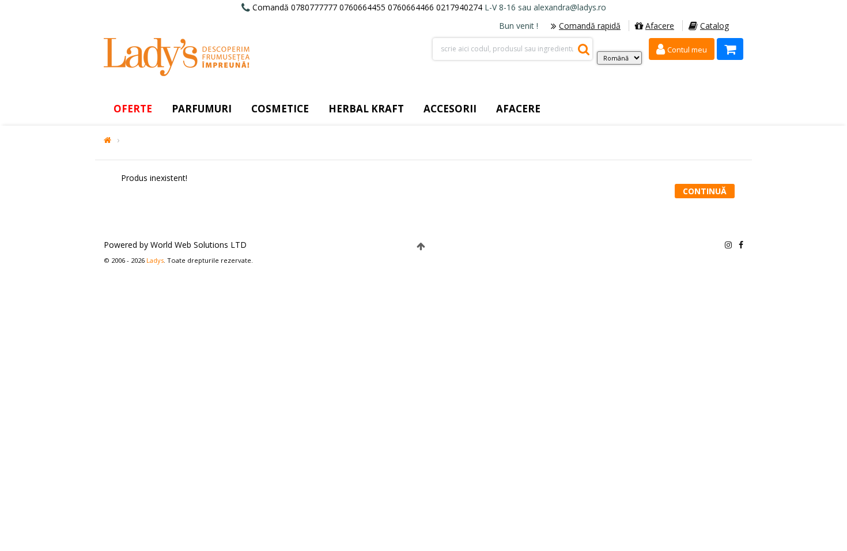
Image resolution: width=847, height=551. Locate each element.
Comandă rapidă (590, 25)
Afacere (659, 25)
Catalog (714, 25)
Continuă (705, 191)
